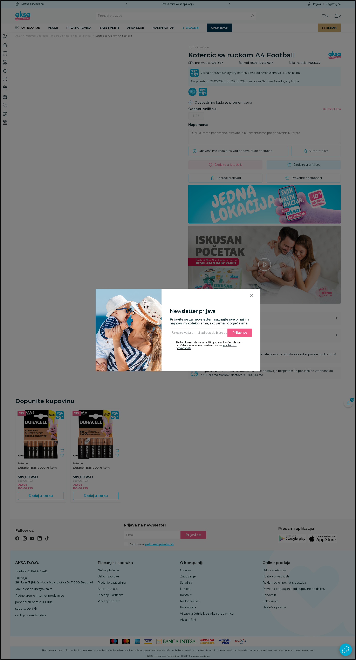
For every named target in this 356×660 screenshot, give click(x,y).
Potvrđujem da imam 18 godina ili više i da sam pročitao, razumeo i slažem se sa (210, 345)
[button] (251, 295)
